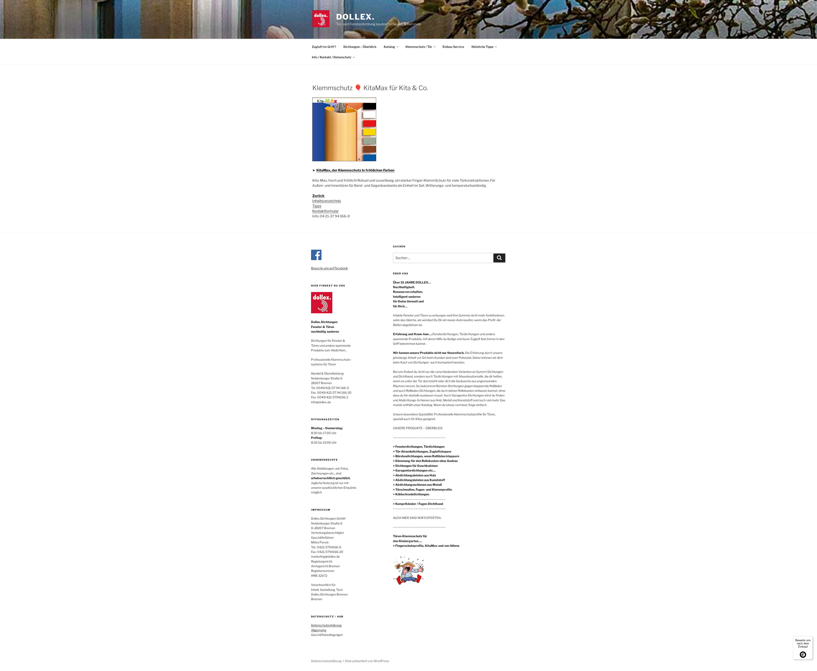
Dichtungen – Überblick (359, 46)
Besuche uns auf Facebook (329, 268)
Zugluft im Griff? (324, 46)
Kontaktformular (325, 211)
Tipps (316, 206)
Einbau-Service (453, 46)
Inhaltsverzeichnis (326, 201)
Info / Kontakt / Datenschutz (331, 57)
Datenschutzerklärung (326, 625)
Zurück (318, 196)
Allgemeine (318, 630)
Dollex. (355, 16)
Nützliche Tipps (482, 46)
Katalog (389, 46)
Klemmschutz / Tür (419, 46)
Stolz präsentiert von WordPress (367, 661)
